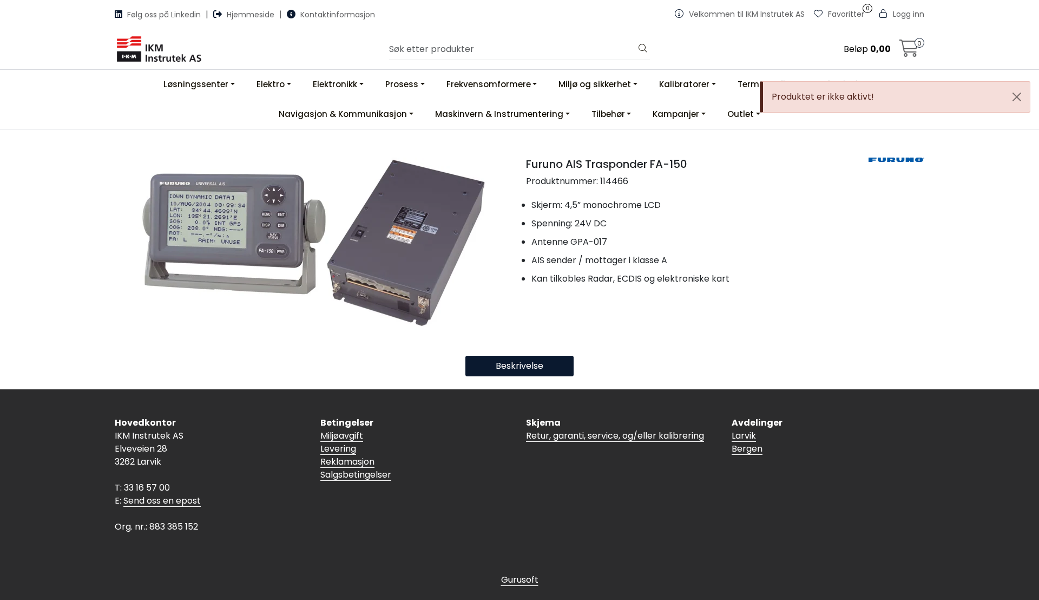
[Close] (1017, 97)
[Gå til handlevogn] (909, 51)
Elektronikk (335, 84)
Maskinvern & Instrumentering (499, 114)
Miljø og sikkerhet (594, 84)
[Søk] (643, 49)
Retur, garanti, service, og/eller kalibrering (615, 435)
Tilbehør (608, 114)
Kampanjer (676, 114)
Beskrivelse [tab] (519, 366)
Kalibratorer (684, 84)
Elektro (271, 84)
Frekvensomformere (488, 84)
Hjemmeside (251, 14)
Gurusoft (519, 579)
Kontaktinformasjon (336, 14)
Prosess (401, 84)
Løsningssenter (195, 84)
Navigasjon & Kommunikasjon (343, 114)
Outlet (740, 114)
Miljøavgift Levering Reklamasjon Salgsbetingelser (355, 455)
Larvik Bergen (747, 442)
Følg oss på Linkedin (164, 14)
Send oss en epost (162, 500)
